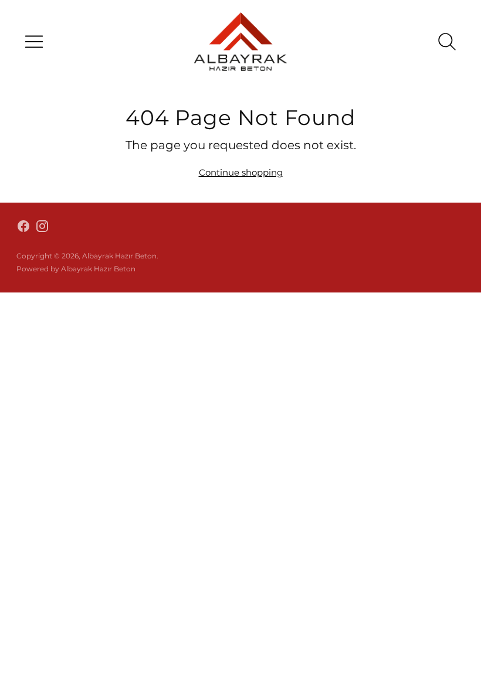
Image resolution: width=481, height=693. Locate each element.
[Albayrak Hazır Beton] (240, 41)
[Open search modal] (447, 41)
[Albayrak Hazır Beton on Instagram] (42, 228)
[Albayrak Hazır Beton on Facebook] (23, 228)
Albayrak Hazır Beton (119, 255)
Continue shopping (241, 172)
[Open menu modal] (34, 41)
